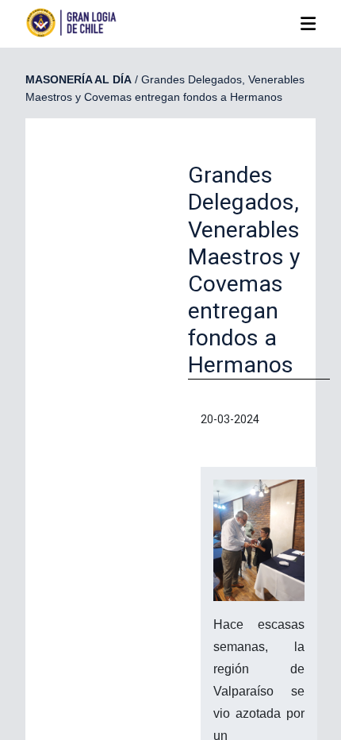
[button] (308, 24)
